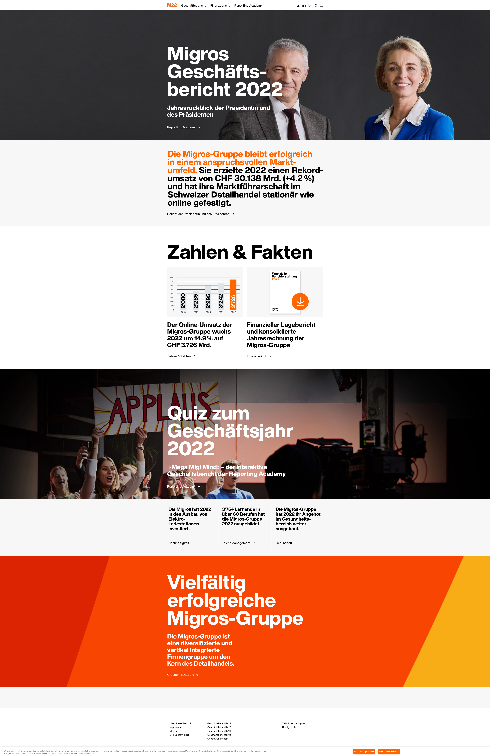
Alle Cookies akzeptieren (389, 752)
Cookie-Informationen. (87, 753)
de (298, 5)
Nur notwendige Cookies (364, 752)
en (309, 5)
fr (302, 5)
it (306, 5)
